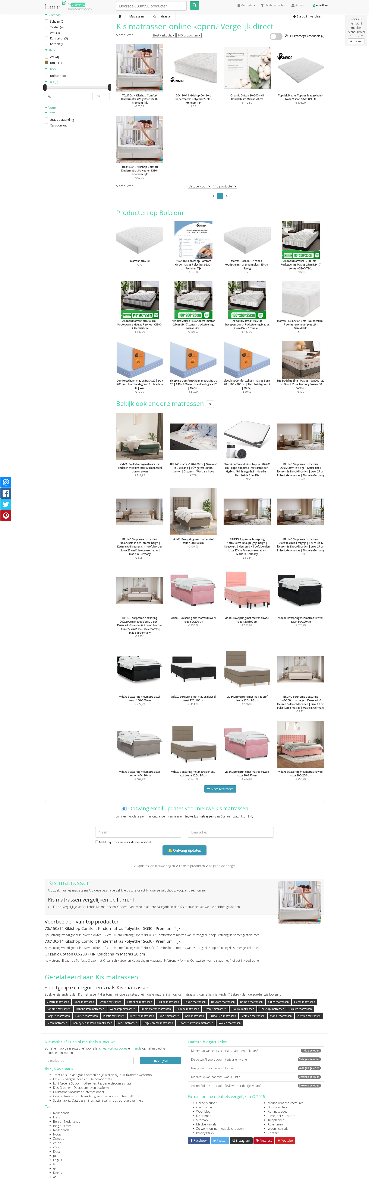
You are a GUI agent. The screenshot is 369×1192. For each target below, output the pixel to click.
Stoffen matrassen (111, 1002)
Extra (52, 113)
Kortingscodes (277, 1111)
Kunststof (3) (59, 38)
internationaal (94, 1092)
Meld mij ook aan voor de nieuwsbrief (124, 842)
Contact (273, 1133)
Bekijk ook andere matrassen (161, 403)
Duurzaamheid (278, 1107)
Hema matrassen (304, 1002)
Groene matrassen (187, 1009)
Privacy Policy (205, 1133)
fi (54, 1164)
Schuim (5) (57, 21)
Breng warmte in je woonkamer (255, 1068)
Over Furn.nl (204, 1107)
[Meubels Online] (120, 16)
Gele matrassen (194, 1016)
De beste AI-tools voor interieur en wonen (255, 1059)
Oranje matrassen (215, 1009)
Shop (52, 69)
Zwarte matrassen (58, 1002)
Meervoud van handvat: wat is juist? (255, 1077)
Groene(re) (78, 4)
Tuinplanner (276, 1120)
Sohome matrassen (58, 1009)
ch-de (57, 1143)
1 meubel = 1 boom (281, 1116)
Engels (57, 1160)
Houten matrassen (86, 1016)
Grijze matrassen (278, 1002)
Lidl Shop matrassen (272, 1009)
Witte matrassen (127, 1023)
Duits (56, 1151)
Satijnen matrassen (58, 1016)
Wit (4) (54, 57)
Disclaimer (203, 1116)
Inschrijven (160, 1060)
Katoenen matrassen (139, 1002)
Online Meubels (207, 1103)
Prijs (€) (53, 82)
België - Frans (62, 1126)
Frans (57, 1117)
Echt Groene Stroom (67, 1083)
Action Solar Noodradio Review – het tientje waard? (255, 1086)
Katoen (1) (57, 44)
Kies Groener (62, 1088)
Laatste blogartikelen (207, 1041)
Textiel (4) (57, 27)
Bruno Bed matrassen (222, 1016)
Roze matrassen (84, 1002)
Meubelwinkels (206, 1124)
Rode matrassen (169, 1016)
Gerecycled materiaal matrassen (92, 1023)
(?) (322, 36)
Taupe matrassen (195, 1002)
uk (54, 1168)
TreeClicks (60, 1075)
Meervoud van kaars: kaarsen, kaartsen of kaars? (255, 1051)
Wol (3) (55, 33)
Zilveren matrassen (309, 1016)
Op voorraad (58, 125)
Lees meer (357, 41)
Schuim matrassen (301, 1009)
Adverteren (275, 1124)
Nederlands (61, 1113)
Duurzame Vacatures (67, 1092)
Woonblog (203, 1111)
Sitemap (202, 1120)
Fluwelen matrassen (142, 1016)
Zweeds (58, 1139)
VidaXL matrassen (281, 1016)
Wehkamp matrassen (122, 1009)
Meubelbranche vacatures (285, 1103)
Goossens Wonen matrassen (196, 1023)
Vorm (52, 108)
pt (54, 1156)
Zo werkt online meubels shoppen (220, 1129)
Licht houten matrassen (90, 1009)
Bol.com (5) (58, 76)
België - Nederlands (66, 1121)
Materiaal (54, 15)
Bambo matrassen (251, 1002)
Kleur (51, 50)
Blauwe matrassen (243, 1009)
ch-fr (56, 1147)
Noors (57, 1134)
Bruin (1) (56, 63)
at (54, 1177)
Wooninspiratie (278, 1129)
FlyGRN (58, 1079)
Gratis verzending (62, 120)
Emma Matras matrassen (156, 1009)
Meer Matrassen (222, 789)
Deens (57, 1173)
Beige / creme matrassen (158, 1023)
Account (300, 5)
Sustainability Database (69, 1100)
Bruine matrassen (168, 1002)
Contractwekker (64, 1096)
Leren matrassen (57, 1023)
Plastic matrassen (113, 1016)
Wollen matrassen (230, 1023)
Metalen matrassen (253, 1016)
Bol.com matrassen (223, 1002)
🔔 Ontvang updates (184, 850)
